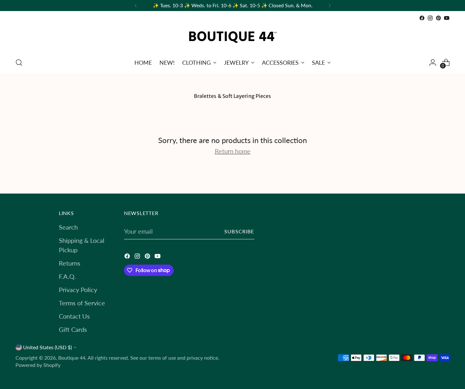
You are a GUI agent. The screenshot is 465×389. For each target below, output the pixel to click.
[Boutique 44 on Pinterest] (438, 18)
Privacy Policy (78, 289)
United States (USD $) (47, 347)
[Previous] (136, 5)
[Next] (330, 5)
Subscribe (239, 231)
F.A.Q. (67, 276)
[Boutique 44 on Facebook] (422, 18)
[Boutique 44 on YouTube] (447, 18)
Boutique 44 (71, 358)
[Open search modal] (19, 62)
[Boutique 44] (232, 37)
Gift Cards (73, 329)
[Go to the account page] (432, 62)
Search (68, 227)
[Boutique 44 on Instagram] (430, 18)
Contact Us (74, 316)
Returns (69, 263)
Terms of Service (82, 303)
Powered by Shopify (38, 365)
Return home (233, 151)
